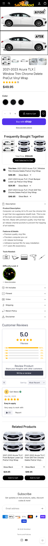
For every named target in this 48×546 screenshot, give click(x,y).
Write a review (24, 373)
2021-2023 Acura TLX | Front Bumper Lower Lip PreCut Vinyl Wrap (24, 180)
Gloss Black (5, 102)
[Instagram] (21, 540)
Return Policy (11, 311)
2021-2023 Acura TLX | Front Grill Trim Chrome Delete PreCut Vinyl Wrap (24, 191)
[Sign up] (42, 508)
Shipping (9, 305)
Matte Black (13, 102)
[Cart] (45, 3)
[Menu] (4, 3)
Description (10, 204)
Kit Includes (11, 287)
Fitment (9, 293)
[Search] (9, 3)
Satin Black (21, 102)
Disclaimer (10, 317)
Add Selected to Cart (24, 160)
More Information (10, 282)
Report (18, 412)
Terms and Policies (24, 534)
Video (8, 299)
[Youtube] (26, 540)
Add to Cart (13, 478)
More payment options (24, 128)
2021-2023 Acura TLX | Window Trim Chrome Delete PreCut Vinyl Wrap (26, 169)
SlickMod (27, 529)
